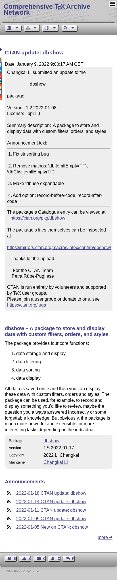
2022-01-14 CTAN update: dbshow (51, 501)
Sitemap (29, 558)
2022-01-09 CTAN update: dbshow (51, 518)
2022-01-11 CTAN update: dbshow (51, 510)
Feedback (73, 558)
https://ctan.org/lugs (26, 305)
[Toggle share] (1, 49)
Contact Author (59, 558)
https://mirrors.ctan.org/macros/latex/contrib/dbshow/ (59, 247)
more (103, 537)
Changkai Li (55, 462)
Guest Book (15, 558)
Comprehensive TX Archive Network (47, 9)
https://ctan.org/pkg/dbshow (38, 218)
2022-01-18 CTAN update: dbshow (51, 493)
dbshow (51, 440)
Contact (44, 558)
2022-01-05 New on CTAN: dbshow (52, 527)
